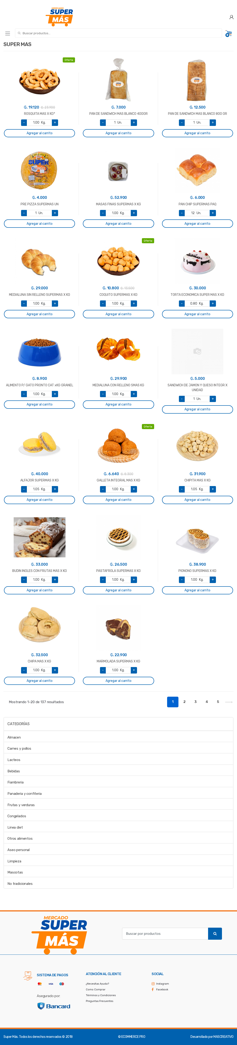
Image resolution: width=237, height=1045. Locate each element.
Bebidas (13, 771)
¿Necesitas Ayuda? (97, 983)
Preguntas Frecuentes (99, 1001)
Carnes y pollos (19, 748)
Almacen (14, 737)
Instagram (162, 983)
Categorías (18, 724)
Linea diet (15, 827)
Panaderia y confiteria (24, 794)
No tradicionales (20, 884)
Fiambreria (15, 782)
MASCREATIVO (223, 1037)
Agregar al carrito (40, 133)
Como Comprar (95, 989)
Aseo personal (18, 850)
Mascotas (15, 872)
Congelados (16, 816)
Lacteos (13, 760)
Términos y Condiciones (101, 995)
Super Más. (10, 1037)
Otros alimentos (20, 838)
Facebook (162, 989)
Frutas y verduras (20, 805)
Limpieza (14, 861)
